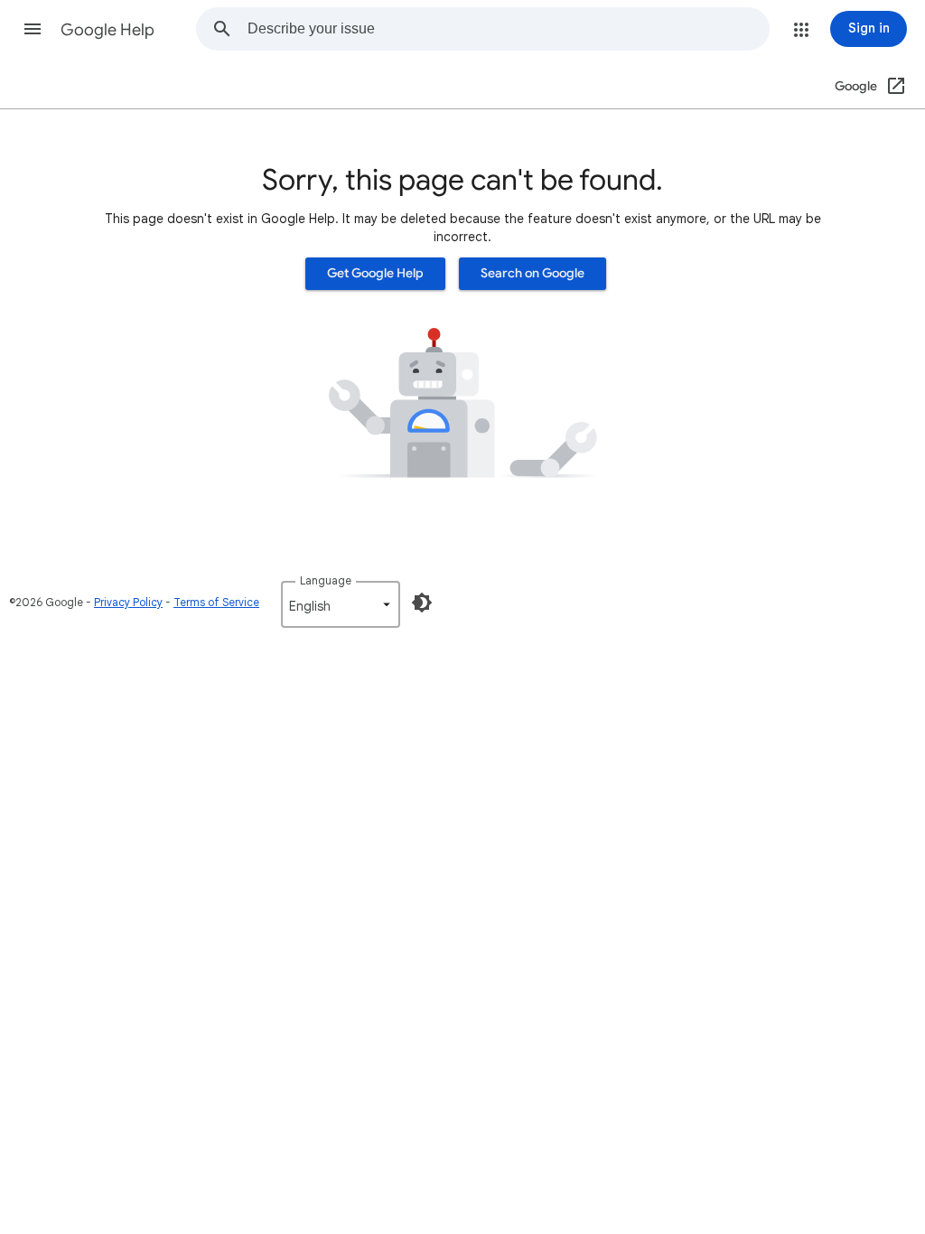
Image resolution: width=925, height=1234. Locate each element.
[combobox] (508, 29)
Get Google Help (375, 273)
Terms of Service (216, 602)
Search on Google (532, 273)
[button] (32, 29)
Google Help (107, 30)
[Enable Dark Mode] (422, 602)
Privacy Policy (128, 602)
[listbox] (340, 604)
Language (325, 580)
